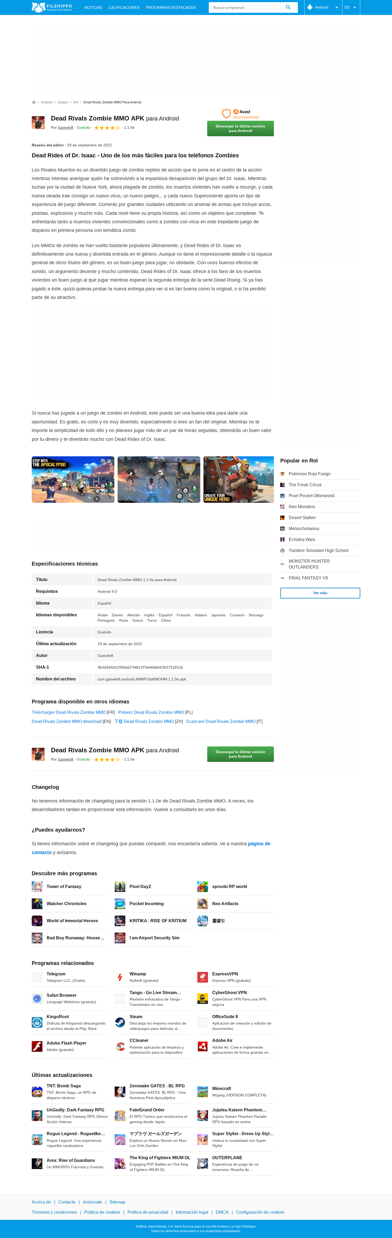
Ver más (320, 593)
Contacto (66, 1202)
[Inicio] (34, 102)
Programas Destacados (171, 7)
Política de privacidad (147, 1212)
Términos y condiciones (54, 1212)
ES (347, 7)
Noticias (93, 7)
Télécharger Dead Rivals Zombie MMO (69, 712)
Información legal (192, 1212)
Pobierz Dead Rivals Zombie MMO (151, 712)
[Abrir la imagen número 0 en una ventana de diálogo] (73, 479)
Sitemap (117, 1202)
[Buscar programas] (288, 7)
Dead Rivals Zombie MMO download (67, 721)
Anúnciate (92, 1202)
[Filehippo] (52, 7)
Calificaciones (124, 7)
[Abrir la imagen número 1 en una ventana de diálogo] (159, 479)
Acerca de (41, 1202)
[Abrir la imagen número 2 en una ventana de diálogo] (244, 479)
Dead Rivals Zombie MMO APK (115, 118)
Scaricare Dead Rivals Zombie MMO (220, 721)
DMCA (222, 1212)
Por (62, 127)
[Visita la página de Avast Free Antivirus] (240, 114)
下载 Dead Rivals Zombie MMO (144, 721)
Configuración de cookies (260, 1212)
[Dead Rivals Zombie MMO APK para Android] (38, 122)
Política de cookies (102, 1212)
